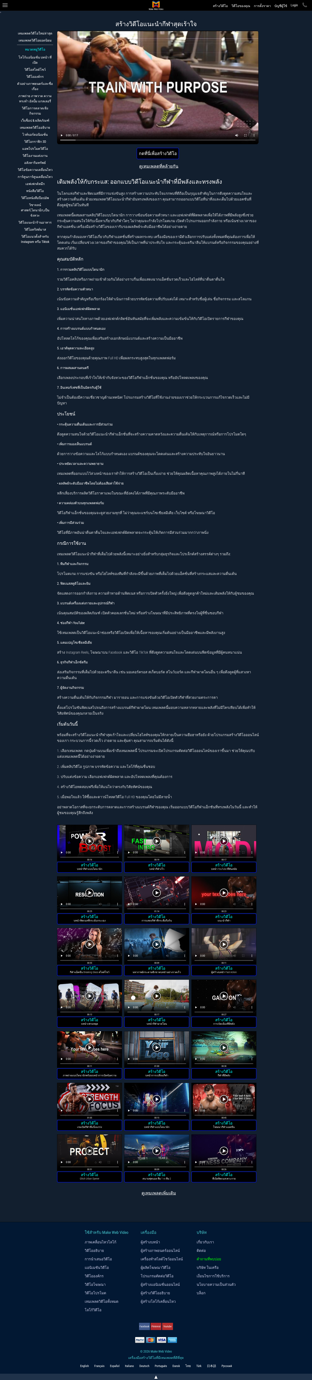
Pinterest (156, 1326)
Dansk (176, 1366)
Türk (199, 1366)
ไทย (188, 1366)
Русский (227, 1366)
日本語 (211, 1366)
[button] (89, 843)
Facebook (144, 1326)
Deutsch (144, 1366)
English (84, 1366)
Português (161, 1366)
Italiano (129, 1366)
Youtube (167, 1326)
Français (99, 1366)
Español (115, 1366)
